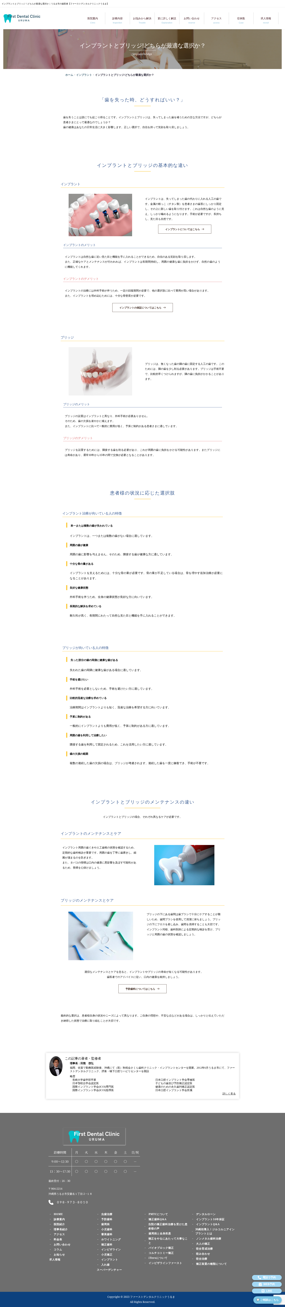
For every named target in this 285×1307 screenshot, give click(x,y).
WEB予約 (269, 1284)
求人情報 (266, 20)
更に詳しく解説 (167, 20)
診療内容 (117, 20)
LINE (269, 1291)
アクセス (216, 20)
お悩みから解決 (142, 20)
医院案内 (92, 20)
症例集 (241, 20)
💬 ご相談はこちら (267, 1299)
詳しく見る (229, 1093)
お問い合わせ (192, 20)
